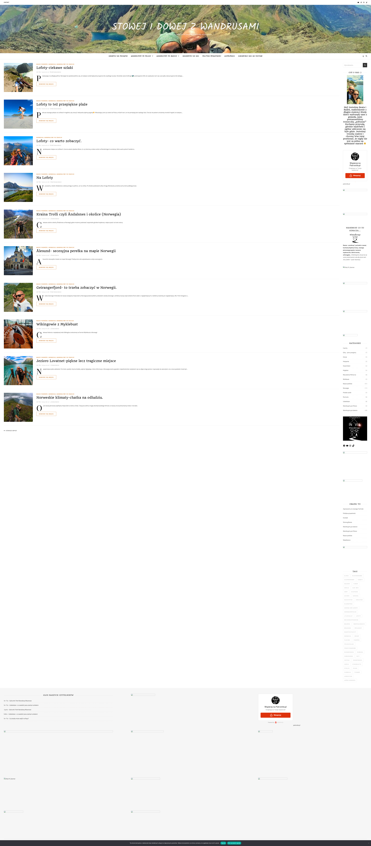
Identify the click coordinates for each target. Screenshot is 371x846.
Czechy (345, 348)
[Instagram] (350, 446)
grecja (346, 588)
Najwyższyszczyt (350, 632)
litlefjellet (348, 616)
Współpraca (230, 56)
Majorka (347, 624)
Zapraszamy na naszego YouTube (353, 508)
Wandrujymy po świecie (167, 56)
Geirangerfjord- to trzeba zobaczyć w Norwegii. (76, 288)
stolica (347, 668)
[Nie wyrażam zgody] (369, 843)
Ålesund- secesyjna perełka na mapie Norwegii (76, 251)
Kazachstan (346, 365)
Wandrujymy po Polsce (141, 56)
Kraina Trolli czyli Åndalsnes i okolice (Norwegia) (78, 214)
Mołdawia (346, 379)
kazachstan (348, 600)
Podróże (357, 640)
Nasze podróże (42, 64)
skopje (346, 664)
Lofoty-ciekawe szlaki (54, 68)
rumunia (360, 652)
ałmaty (360, 580)
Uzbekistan (346, 401)
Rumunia (345, 397)
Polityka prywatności (211, 56)
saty (358, 656)
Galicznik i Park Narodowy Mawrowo (20, 700)
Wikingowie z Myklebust (57, 324)
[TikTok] (353, 446)
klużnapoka (348, 604)
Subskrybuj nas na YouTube (250, 56)
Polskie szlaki (347, 392)
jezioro (346, 596)
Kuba (5, 714)
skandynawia (357, 660)
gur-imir (355, 588)
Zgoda (223, 843)
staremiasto (356, 664)
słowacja (347, 672)
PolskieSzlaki (349, 644)
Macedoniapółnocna (351, 620)
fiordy (356, 584)
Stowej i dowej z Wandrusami (185, 27)
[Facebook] (344, 446)
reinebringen (349, 652)
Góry (346, 592)
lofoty (358, 616)
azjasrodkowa (357, 576)
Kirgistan (345, 370)
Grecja (345, 357)
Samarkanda (348, 656)
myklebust (358, 628)
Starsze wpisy (11, 430)
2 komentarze (54, 219)
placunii (347, 640)
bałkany (347, 584)
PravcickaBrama (350, 648)
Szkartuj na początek (118, 56)
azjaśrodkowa (349, 580)
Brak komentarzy (55, 72)
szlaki (355, 668)
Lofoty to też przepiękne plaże (61, 104)
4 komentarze (54, 402)
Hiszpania (346, 361)
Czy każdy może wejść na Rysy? (19, 718)
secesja (347, 660)
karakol (356, 596)
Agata (6, 710)
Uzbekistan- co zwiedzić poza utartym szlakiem (24, 705)
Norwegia (52, 64)
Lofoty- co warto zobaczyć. (59, 141)
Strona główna (347, 522)
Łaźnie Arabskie (349, 680)
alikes (346, 576)
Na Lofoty (44, 178)
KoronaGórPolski (350, 612)
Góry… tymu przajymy (349, 352)
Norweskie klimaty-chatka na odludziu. (69, 397)
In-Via (38, 72)
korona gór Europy (351, 608)
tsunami (357, 672)
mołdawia (347, 628)
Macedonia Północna (349, 374)
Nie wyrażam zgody (234, 843)
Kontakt (6, 2)
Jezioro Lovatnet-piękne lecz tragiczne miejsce (76, 361)
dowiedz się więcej (46, 84)
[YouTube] (347, 446)
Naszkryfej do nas (191, 56)
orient (357, 636)
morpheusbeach (359, 624)
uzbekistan (348, 676)
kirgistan (359, 600)
